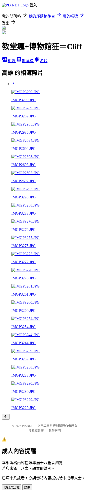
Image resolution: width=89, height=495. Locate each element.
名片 (43, 61)
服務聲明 (54, 430)
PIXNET (27, 426)
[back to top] (5, 417)
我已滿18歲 (11, 487)
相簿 (12, 61)
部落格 (28, 61)
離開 (27, 487)
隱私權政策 (36, 430)
